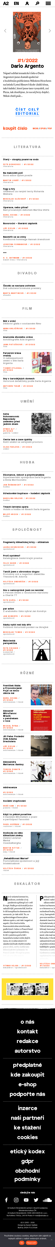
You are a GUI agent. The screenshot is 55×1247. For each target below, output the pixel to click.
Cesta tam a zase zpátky (17, 439)
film (5, 331)
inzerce (27, 1108)
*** (4, 253)
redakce (27, 1041)
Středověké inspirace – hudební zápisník (26, 493)
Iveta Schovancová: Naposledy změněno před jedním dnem (11, 419)
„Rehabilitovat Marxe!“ (16, 858)
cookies (27, 1137)
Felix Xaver (9, 563)
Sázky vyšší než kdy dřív (17, 625)
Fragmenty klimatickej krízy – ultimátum (26, 542)
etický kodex (27, 1151)
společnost (9, 549)
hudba (6, 487)
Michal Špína (10, 726)
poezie (6, 808)
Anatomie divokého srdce (18, 337)
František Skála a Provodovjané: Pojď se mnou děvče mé (12, 689)
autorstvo (27, 1051)
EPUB (43, 128)
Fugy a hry (9, 189)
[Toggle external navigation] (48, 3)
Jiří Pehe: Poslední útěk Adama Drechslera (13, 739)
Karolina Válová (13, 498)
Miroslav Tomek (12, 632)
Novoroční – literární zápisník (20, 223)
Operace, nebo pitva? (15, 207)
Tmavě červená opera (15, 507)
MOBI (35, 128)
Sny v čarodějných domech (19, 378)
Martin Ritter (11, 848)
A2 (6, 3)
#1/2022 (27, 61)
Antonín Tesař (11, 386)
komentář (8, 652)
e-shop (27, 1084)
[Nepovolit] (51, 1239)
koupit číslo (15, 128)
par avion (8, 609)
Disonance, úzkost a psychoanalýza (23, 475)
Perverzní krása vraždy (12, 354)
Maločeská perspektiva (10, 642)
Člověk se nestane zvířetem (19, 286)
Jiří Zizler (9, 228)
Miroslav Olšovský (14, 199)
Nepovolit (31, 1243)
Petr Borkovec (12, 164)
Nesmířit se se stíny (14, 237)
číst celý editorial (27, 111)
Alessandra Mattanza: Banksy (13, 763)
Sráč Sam (8, 806)
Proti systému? (11, 555)
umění (15, 433)
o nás (27, 1022)
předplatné (27, 1065)
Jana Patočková (12, 345)
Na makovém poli (13, 173)
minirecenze (9, 702)
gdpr (27, 1161)
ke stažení (27, 1128)
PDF (50, 128)
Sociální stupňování (14, 801)
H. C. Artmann (11, 258)
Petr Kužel (9, 600)
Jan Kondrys (10, 616)
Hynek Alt (9, 429)
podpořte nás (27, 1094)
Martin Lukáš (11, 180)
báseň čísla (9, 260)
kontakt (27, 1031)
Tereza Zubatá (11, 769)
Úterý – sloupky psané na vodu (20, 159)
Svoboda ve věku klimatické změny (13, 834)
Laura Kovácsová (13, 547)
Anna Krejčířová (13, 329)
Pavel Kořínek (11, 824)
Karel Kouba (10, 215)
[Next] (48, 31)
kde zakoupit (27, 1075)
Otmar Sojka (10, 966)
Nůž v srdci (9, 321)
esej (5, 852)
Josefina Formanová (15, 244)
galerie (6, 433)
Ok (21, 1243)
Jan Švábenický (12, 485)
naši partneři (27, 1118)
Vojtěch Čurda (12, 868)
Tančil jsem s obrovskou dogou (21, 571)
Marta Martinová (13, 293)
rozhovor (8, 826)
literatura (8, 166)
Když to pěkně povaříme (17, 814)
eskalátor (8, 968)
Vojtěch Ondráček (14, 582)
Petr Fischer (10, 648)
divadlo (7, 295)
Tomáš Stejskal (12, 368)
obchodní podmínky (27, 1175)
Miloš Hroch (10, 514)
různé (20, 702)
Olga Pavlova (11, 447)
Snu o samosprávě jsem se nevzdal (23, 590)
